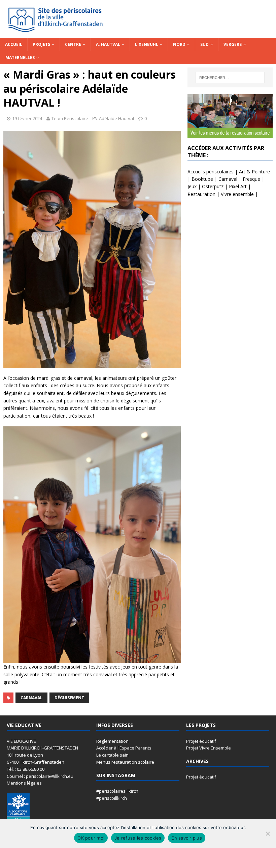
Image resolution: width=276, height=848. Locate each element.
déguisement (69, 698)
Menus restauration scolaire (125, 762)
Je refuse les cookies (137, 838)
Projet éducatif (201, 741)
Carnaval (31, 698)
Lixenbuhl (146, 44)
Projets (41, 44)
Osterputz (212, 186)
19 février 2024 (27, 118)
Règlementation (112, 741)
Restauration (201, 194)
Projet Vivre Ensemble (208, 748)
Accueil (13, 44)
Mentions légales (24, 783)
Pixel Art (238, 186)
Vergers (232, 44)
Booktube (202, 179)
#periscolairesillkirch (117, 791)
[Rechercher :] (230, 77)
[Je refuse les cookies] (267, 833)
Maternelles (20, 57)
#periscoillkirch (111, 798)
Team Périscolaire (69, 118)
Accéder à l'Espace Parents (123, 748)
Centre (73, 44)
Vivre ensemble (237, 194)
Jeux (192, 186)
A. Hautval (108, 44)
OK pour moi (90, 838)
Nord (179, 44)
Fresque (251, 179)
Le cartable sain (112, 755)
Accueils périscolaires (210, 171)
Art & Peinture (254, 171)
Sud (204, 44)
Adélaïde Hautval (116, 118)
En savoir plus (186, 838)
